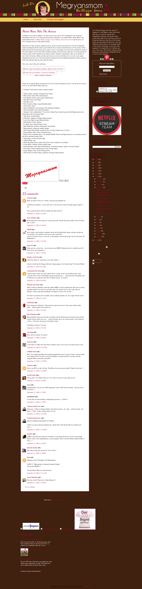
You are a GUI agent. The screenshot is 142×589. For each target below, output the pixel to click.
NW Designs (87, 586)
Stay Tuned (99, 213)
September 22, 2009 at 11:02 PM (36, 414)
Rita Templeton (32, 314)
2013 (96, 165)
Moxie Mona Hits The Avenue (105, 195)
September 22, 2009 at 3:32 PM (36, 402)
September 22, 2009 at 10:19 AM (37, 347)
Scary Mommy (56, 40)
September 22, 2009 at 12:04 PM (36, 361)
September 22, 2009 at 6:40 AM (36, 225)
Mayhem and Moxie (33, 285)
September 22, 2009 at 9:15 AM (36, 310)
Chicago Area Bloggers (55, 20)
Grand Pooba (31, 375)
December (100, 179)
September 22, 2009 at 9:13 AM (36, 298)
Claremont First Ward (34, 271)
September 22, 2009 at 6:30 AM (36, 214)
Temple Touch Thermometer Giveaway (104, 209)
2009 (96, 176)
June (98, 222)
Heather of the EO (33, 257)
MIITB (29, 229)
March (99, 231)
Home (25, 20)
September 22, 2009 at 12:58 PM (36, 371)
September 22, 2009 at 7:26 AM (36, 241)
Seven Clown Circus (67, 40)
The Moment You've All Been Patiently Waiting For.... (105, 202)
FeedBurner (110, 74)
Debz (28, 457)
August (99, 217)
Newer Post (26, 494)
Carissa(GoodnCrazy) (34, 406)
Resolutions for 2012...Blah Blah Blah (32, 540)
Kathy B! (30, 245)
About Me (37, 20)
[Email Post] (25, 187)
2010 (96, 174)
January (99, 237)
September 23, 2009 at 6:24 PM (36, 453)
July (98, 220)
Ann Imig (30, 332)
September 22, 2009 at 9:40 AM (36, 338)
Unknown (30, 198)
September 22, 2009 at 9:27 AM (36, 328)
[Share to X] (64, 181)
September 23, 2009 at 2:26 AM (36, 443)
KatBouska (30, 302)
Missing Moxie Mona (102, 193)
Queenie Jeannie (32, 448)
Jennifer (29, 434)
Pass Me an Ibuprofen (102, 190)
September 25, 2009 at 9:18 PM (36, 483)
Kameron (30, 342)
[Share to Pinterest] (68, 181)
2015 (96, 159)
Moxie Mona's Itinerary (103, 198)
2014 (96, 162)
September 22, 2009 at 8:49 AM (36, 280)
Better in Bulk (35, 40)
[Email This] (60, 181)
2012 (96, 168)
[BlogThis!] (62, 181)
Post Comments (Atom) (59, 500)
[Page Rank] (96, 264)
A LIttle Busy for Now (103, 206)
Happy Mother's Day (35, 549)
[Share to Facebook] (66, 181)
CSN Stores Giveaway (27, 559)
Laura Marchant (32, 477)
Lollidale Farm (31, 351)
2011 (96, 171)
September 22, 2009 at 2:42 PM (36, 381)
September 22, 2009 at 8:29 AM (36, 267)
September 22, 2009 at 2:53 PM (36, 392)
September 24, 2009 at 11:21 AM (37, 473)
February (99, 234)
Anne (28, 385)
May (98, 225)
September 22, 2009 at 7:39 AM (36, 253)
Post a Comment (30, 487)
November (100, 182)
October (99, 185)
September (100, 187)
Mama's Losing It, (46, 40)
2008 (96, 240)
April (98, 228)
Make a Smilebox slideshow (43, 75)
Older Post (83, 494)
